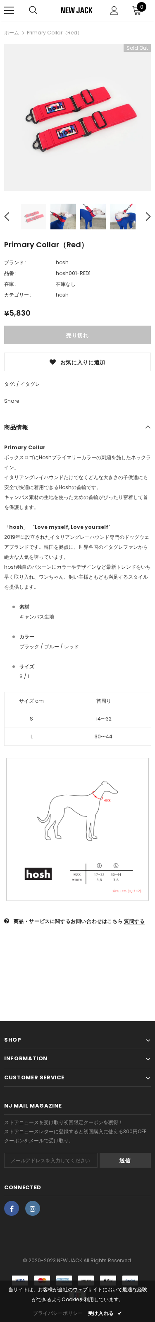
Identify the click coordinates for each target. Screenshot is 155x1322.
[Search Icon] (33, 10)
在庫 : (10, 283)
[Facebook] (11, 1208)
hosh (62, 262)
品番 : (10, 273)
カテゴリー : (17, 294)
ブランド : (15, 262)
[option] (77, 117)
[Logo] (76, 9)
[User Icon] (114, 10)
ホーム (11, 32)
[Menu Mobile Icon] (9, 10)
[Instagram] (32, 1208)
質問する (134, 921)
